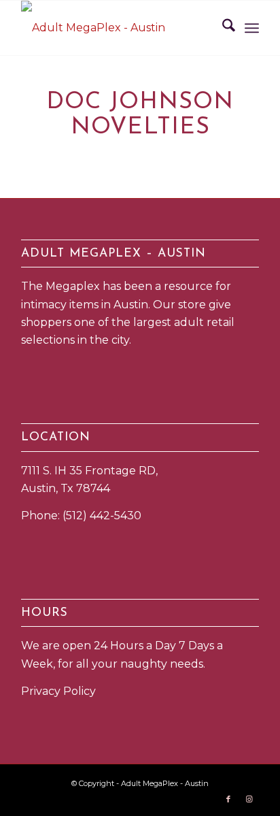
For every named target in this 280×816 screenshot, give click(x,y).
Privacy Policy (58, 691)
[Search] (222, 28)
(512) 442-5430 (102, 515)
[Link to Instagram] (249, 799)
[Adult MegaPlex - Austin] (116, 28)
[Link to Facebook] (228, 799)
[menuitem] (222, 28)
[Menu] (252, 28)
